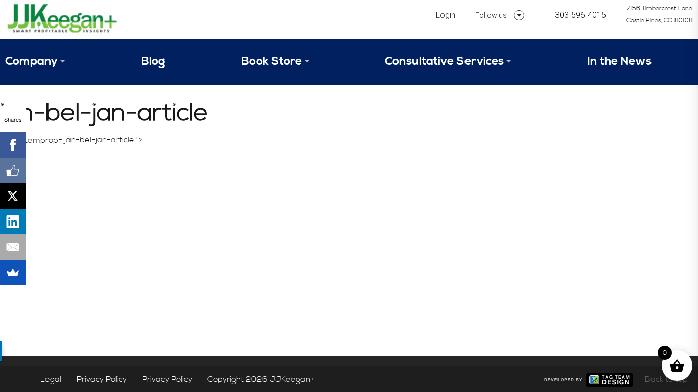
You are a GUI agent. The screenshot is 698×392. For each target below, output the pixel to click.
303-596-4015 (580, 15)
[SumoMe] (13, 272)
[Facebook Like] (13, 170)
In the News (619, 61)
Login (445, 15)
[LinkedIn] (13, 221)
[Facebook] (13, 145)
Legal (50, 379)
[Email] (13, 247)
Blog (153, 61)
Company (31, 61)
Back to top (666, 379)
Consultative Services (444, 61)
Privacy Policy (102, 379)
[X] (13, 196)
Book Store (271, 61)
